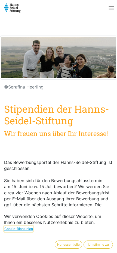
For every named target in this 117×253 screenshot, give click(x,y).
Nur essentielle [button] (68, 244)
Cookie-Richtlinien (18, 229)
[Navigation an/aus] (111, 8)
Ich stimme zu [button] (98, 244)
